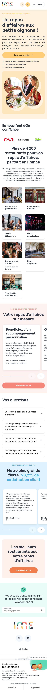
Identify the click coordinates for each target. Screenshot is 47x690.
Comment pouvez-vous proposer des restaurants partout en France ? (21, 452)
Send (41, 610)
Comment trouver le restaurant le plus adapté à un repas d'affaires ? (21, 440)
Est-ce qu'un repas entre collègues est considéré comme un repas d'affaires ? (21, 426)
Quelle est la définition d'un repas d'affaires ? (20, 413)
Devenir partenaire (25, 659)
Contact (25, 649)
